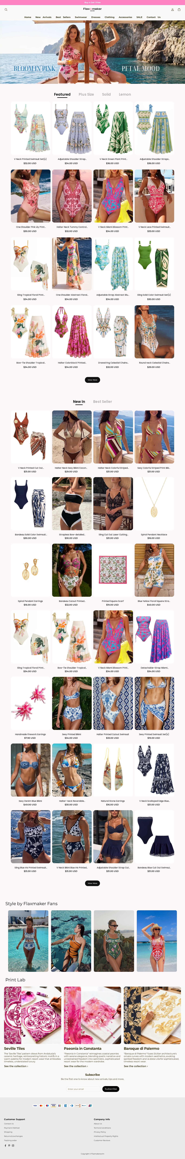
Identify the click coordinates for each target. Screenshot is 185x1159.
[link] (81, 17)
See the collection (15, 1066)
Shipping (8, 1132)
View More (92, 380)
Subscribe (111, 1088)
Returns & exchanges (13, 1136)
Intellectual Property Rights (106, 1136)
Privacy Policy (100, 1132)
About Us (98, 1124)
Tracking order (10, 1140)
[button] (6, 10)
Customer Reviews (102, 1140)
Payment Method (12, 1128)
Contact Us (9, 1124)
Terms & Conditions (102, 1128)
